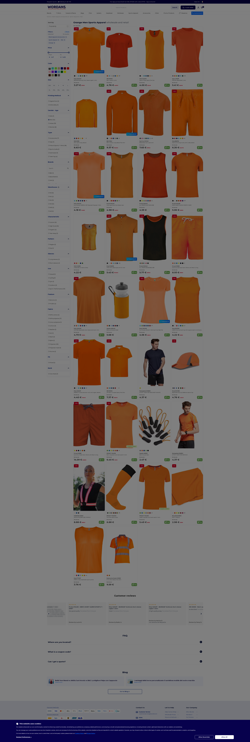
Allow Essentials (204, 737)
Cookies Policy (79, 733)
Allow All (224, 737)
